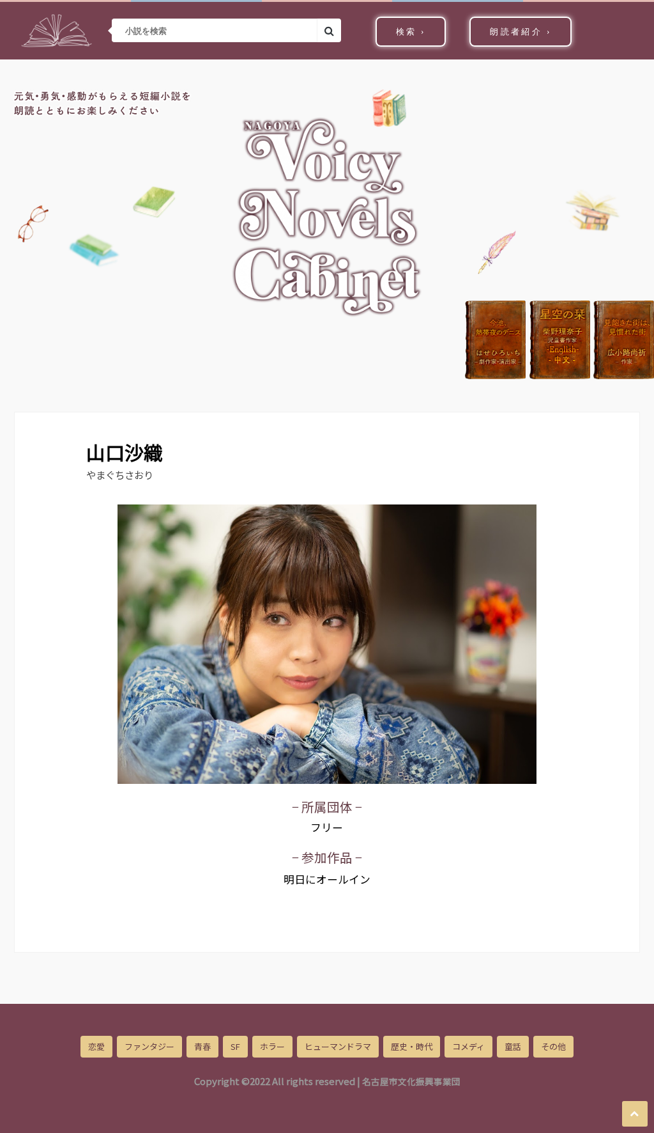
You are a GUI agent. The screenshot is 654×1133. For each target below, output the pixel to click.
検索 (411, 31)
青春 (202, 1046)
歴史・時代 (411, 1046)
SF (235, 1046)
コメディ (468, 1046)
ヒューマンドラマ (338, 1046)
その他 (553, 1046)
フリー (326, 827)
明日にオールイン (327, 879)
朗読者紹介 (520, 31)
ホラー (272, 1046)
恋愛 (96, 1046)
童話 (513, 1046)
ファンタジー (149, 1046)
